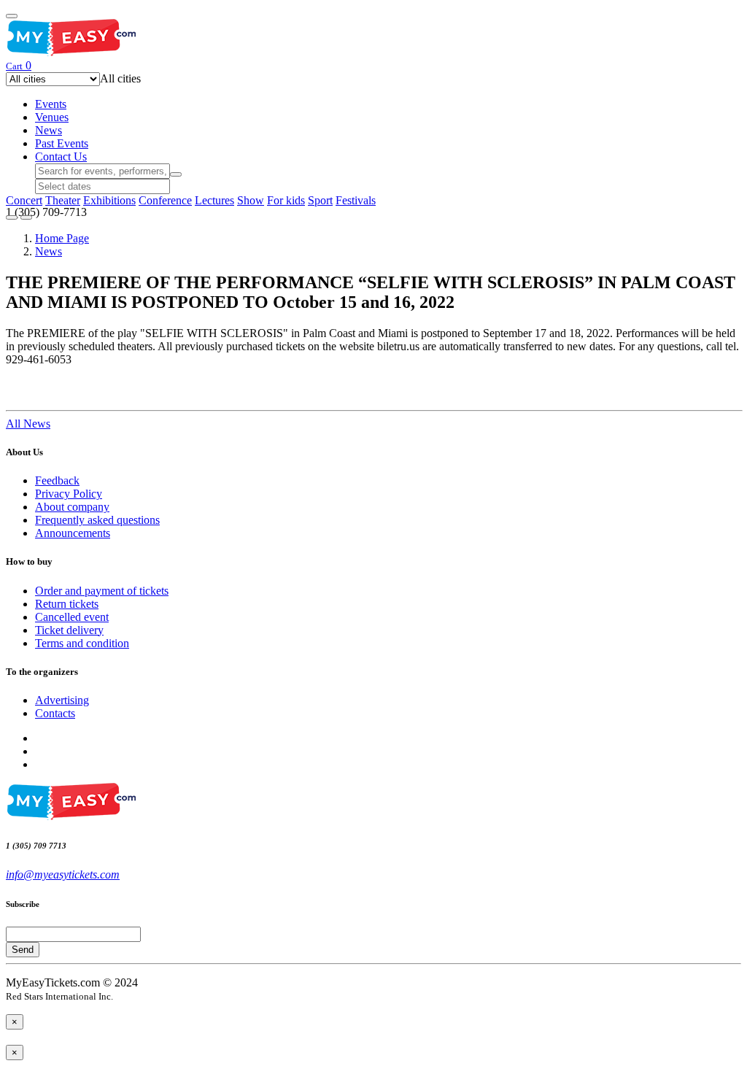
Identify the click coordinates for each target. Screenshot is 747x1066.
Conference (165, 200)
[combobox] (120, 78)
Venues (52, 117)
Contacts (55, 713)
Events (50, 104)
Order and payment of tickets (102, 590)
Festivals (356, 200)
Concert (24, 200)
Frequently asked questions (97, 520)
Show (250, 200)
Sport (320, 200)
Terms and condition (82, 643)
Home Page (62, 238)
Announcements (72, 533)
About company (72, 507)
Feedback (57, 480)
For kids (286, 200)
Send (23, 949)
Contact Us (61, 156)
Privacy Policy (68, 493)
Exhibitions (109, 200)
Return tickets (66, 604)
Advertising (62, 700)
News (48, 130)
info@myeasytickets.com (63, 874)
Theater (62, 200)
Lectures (214, 200)
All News (28, 423)
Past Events (61, 143)
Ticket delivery (69, 630)
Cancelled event (72, 617)
